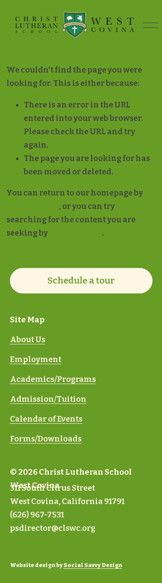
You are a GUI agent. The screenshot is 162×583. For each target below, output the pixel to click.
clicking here (32, 206)
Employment (35, 359)
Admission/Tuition (48, 399)
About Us (27, 339)
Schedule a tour (81, 280)
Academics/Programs (53, 379)
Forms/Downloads (46, 439)
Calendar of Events (46, 419)
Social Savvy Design (93, 565)
